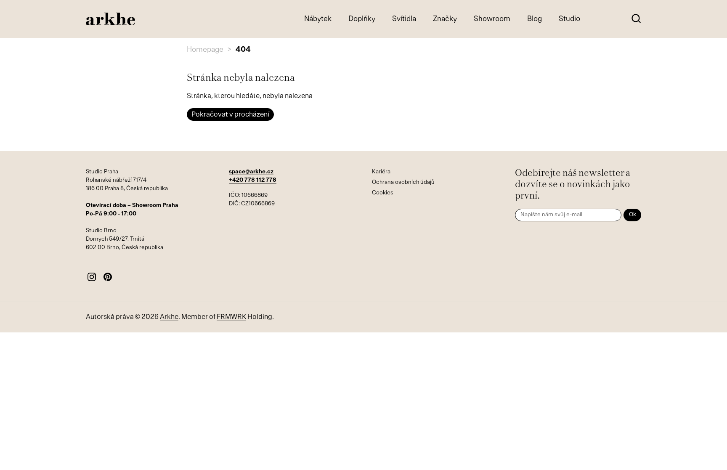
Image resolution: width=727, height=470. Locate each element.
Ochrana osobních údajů (403, 182)
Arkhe (169, 317)
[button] (636, 19)
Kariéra (381, 172)
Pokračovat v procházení (230, 115)
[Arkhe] (110, 19)
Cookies (382, 193)
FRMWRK (231, 317)
